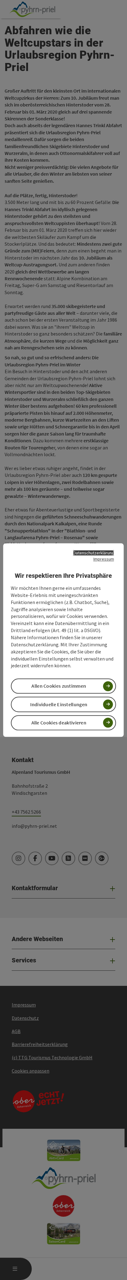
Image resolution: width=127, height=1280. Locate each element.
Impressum (103, 559)
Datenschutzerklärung (93, 553)
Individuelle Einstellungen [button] (58, 704)
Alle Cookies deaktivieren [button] (59, 722)
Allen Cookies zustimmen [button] (58, 686)
